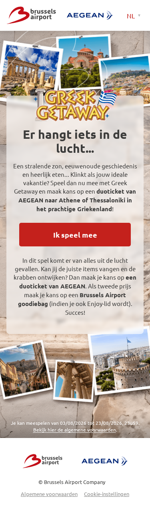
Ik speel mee (75, 234)
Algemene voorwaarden (49, 493)
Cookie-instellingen (106, 493)
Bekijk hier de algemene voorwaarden (74, 429)
